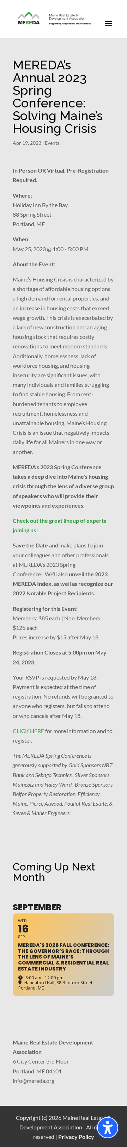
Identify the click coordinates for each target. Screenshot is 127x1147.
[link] (54, 18)
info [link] (17, 1080)
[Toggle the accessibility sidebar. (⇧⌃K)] (107, 1127)
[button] (108, 28)
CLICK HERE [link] (28, 730)
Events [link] (52, 143)
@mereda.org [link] (38, 1080)
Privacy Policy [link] (76, 1136)
